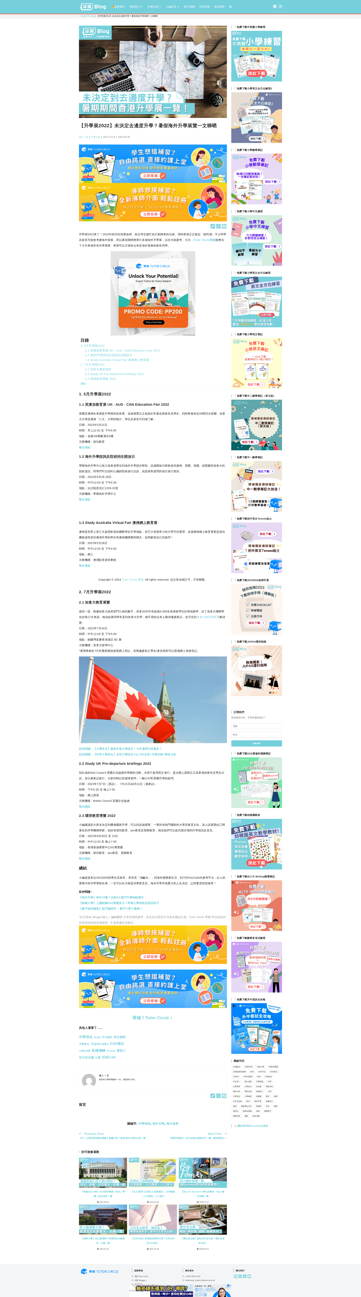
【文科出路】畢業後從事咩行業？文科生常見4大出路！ (153, 1240)
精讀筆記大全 (246, 1106)
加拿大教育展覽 (207, 617)
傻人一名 (83, 137)
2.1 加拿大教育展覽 (98, 369)
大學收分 (248, 1086)
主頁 (81, 16)
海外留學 (172, 1123)
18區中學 (248, 1067)
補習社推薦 (247, 1111)
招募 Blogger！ (141, 1280)
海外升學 (158, 1123)
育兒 (267, 1106)
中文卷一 (236, 1082)
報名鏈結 (84, 806)
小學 (269, 1091)
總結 (84, 383)
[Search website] (230, 7)
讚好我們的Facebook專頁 (252, 1125)
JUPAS (236, 1077)
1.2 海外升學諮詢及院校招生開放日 (108, 355)
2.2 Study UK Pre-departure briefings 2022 (114, 374)
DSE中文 (262, 1072)
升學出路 (90, 16)
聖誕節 (258, 1106)
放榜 (276, 1096)
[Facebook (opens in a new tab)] (275, 6)
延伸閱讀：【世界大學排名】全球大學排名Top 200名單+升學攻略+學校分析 (127, 754)
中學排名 (268, 1077)
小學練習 (248, 1096)
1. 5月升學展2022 (93, 345)
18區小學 (260, 1067)
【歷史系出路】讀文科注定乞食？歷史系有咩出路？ (203, 1240)
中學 (258, 1077)
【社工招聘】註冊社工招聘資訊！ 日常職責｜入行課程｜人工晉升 (153, 1193)
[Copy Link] (213, 226)
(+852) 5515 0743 (192, 1276)
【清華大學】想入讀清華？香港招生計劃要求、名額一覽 (103, 1240)
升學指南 (144, 1123)
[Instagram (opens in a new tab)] (280, 6)
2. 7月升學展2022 (93, 364)
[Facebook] (224, 226)
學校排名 (269, 1086)
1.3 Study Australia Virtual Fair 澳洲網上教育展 (117, 360)
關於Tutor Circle (141, 1276)
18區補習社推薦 (239, 1072)
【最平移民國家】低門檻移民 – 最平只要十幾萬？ (110, 908)
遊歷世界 (236, 1116)
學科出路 (248, 1091)
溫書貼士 (269, 1101)
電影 (246, 1116)
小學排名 (236, 1096)
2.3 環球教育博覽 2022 (100, 378)
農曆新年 (267, 1111)
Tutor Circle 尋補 (132, 579)
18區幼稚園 (273, 1067)
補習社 (235, 1111)
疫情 (235, 1106)
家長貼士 (259, 1091)
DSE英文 (273, 1072)
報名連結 (84, 499)
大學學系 (236, 1086)
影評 (267, 1096)
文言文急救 (237, 1101)
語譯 (258, 1111)
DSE (252, 1072)
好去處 (258, 1086)
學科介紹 (236, 1091)
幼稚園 (258, 1096)
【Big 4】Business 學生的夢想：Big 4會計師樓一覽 (202, 1193)
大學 (269, 1082)
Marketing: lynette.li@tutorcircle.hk (200, 1280)
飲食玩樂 (256, 1116)
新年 (248, 1101)
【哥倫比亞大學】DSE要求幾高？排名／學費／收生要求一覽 (103, 1193)
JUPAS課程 (247, 1077)
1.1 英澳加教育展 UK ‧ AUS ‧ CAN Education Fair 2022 (122, 350)
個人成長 (248, 1082)
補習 (276, 1106)
